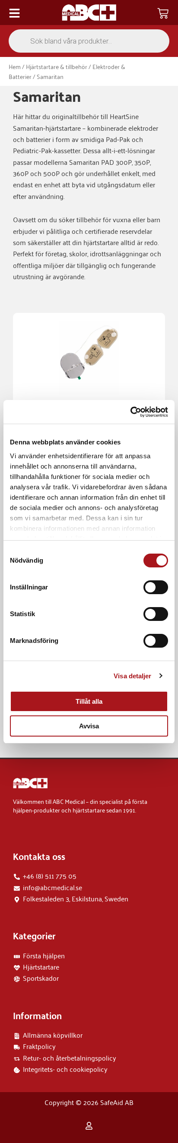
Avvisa (89, 726)
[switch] (155, 587)
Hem (15, 66)
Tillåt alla (89, 701)
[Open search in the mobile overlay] (89, 41)
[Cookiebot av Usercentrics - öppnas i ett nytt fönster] (130, 412)
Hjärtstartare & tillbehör (56, 66)
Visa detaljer (132, 676)
